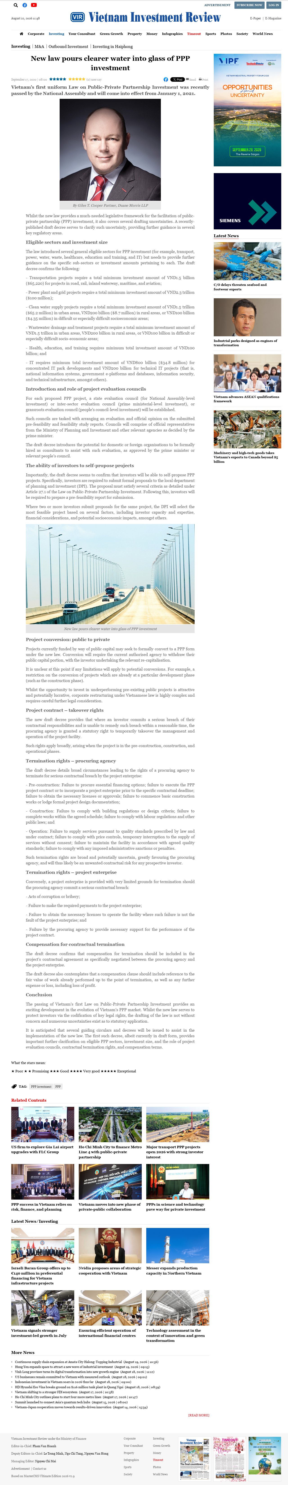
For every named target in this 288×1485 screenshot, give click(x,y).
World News (263, 34)
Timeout (194, 34)
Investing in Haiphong (113, 46)
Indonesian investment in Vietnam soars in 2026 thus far (54, 1381)
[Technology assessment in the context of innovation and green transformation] (177, 1308)
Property (135, 34)
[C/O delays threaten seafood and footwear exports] (247, 261)
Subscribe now (249, 5)
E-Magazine (273, 18)
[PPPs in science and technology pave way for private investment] (177, 1182)
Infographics (172, 34)
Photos (226, 34)
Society (242, 34)
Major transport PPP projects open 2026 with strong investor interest (174, 1152)
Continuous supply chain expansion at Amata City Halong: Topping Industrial (69, 1361)
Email (192, 79)
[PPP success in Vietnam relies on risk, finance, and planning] (42, 1182)
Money (152, 34)
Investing (56, 34)
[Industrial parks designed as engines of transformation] (247, 317)
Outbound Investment (68, 46)
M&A (39, 46)
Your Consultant (82, 34)
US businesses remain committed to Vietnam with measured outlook (63, 1376)
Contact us (39, 1468)
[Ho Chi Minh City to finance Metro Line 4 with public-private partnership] (110, 1124)
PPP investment (41, 1086)
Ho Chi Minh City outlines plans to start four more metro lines (58, 1397)
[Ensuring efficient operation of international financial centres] (110, 1308)
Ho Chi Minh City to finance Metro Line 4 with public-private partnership (110, 1152)
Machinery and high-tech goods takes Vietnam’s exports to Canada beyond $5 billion (246, 457)
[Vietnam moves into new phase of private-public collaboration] (110, 1182)
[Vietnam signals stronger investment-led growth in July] (42, 1308)
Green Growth (111, 34)
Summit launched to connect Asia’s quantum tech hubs (53, 1402)
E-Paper (255, 18)
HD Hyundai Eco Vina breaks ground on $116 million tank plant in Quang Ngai (69, 1387)
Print (205, 79)
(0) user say (93, 79)
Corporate (36, 34)
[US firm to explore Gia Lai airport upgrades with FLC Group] (42, 1124)
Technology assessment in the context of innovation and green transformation (175, 1335)
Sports (210, 34)
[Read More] (198, 1415)
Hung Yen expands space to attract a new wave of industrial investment (64, 1366)
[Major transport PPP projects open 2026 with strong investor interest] (177, 1124)
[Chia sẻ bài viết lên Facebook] (166, 79)
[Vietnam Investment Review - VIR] (146, 28)
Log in (274, 5)
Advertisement (217, 5)
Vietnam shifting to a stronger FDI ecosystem (46, 1392)
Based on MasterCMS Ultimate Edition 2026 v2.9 (42, 1476)
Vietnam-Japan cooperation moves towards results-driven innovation (63, 1407)
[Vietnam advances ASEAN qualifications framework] (247, 373)
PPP (58, 1086)
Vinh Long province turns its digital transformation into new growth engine (67, 1371)
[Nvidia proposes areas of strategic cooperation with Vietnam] (110, 1245)
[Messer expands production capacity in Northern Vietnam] (177, 1245)
